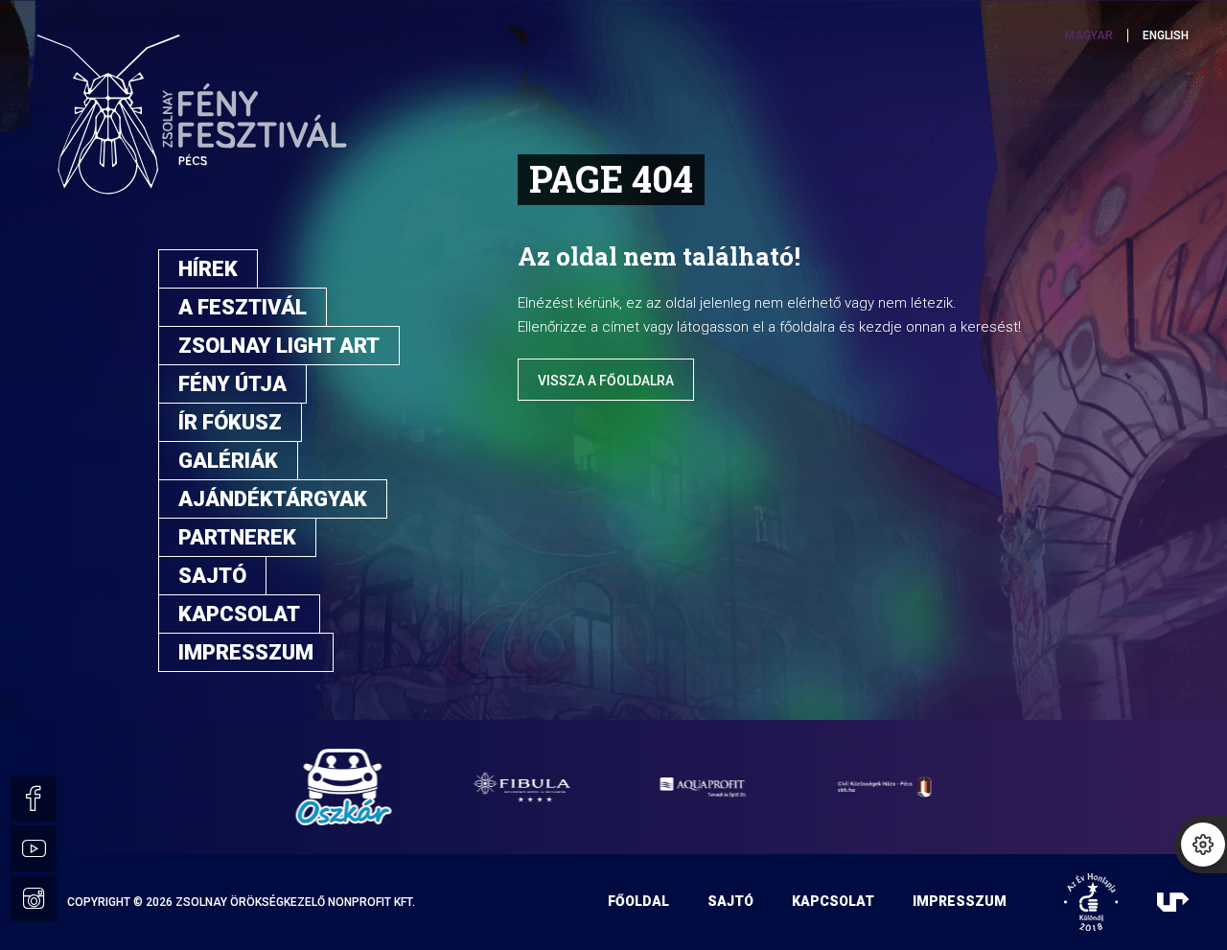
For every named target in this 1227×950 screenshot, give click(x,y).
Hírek (208, 269)
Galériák (228, 461)
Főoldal (638, 901)
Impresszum (245, 652)
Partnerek (237, 537)
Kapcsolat (239, 614)
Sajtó (212, 576)
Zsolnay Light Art (279, 346)
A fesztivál (242, 307)
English (1166, 35)
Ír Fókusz (230, 422)
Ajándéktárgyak (272, 499)
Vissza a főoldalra (606, 380)
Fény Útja (232, 384)
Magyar (1089, 35)
